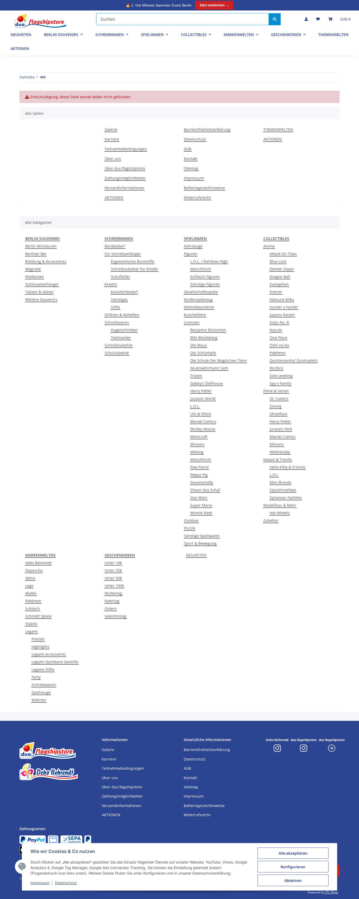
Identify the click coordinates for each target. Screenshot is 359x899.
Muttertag (113, 593)
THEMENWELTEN (333, 34)
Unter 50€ (113, 578)
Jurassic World (203, 398)
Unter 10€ (113, 562)
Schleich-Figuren (205, 276)
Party (36, 677)
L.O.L (274, 474)
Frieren (276, 291)
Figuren (190, 253)
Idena (30, 578)
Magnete (33, 268)
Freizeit (38, 638)
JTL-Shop (331, 892)
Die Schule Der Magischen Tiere (218, 360)
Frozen (196, 375)
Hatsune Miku (282, 299)
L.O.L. (195, 406)
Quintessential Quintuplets (293, 360)
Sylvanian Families (286, 497)
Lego (29, 585)
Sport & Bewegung (200, 543)
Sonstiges (119, 299)
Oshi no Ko (279, 345)
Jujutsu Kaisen (282, 314)
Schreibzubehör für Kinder (134, 268)
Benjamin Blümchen (208, 329)
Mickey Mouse (202, 429)
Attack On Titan (283, 253)
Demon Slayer (282, 268)
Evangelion (279, 284)
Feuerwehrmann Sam (209, 368)
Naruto (276, 329)
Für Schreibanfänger (123, 253)
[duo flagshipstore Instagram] (303, 748)
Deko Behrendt (38, 562)
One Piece (278, 337)
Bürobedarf (115, 246)
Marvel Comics (203, 421)
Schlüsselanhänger (42, 284)
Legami (31, 631)
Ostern (111, 608)
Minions (197, 444)
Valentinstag (115, 616)
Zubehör (270, 520)
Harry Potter (201, 390)
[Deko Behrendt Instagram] (277, 748)
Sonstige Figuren (205, 284)
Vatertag (112, 600)
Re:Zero (276, 368)
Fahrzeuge (193, 246)
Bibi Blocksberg (203, 337)
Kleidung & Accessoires (45, 261)
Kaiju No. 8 (279, 322)
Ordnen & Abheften (122, 314)
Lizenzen (191, 322)
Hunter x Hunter (284, 307)
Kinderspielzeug (198, 299)
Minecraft (198, 436)
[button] (306, 19)
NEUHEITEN (196, 555)
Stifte (115, 307)
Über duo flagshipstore (125, 168)
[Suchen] (275, 19)
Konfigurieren (293, 867)
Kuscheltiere (195, 314)
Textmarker (121, 337)
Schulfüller (120, 276)
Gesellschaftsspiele (201, 291)
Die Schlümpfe (203, 352)
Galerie (111, 129)
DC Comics (279, 398)
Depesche (34, 570)
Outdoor (191, 520)
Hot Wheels (280, 512)
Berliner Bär (36, 253)
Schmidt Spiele (38, 616)
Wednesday (280, 451)
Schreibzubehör (119, 345)
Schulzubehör (117, 352)
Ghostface (278, 413)
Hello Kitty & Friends (287, 467)
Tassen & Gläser (39, 291)
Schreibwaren (117, 322)
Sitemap (191, 168)
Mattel (31, 593)
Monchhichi (200, 268)
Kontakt (190, 158)
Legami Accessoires (49, 654)
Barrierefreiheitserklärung (207, 129)
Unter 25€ (113, 570)
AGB (187, 148)
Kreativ (111, 284)
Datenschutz (66, 883)
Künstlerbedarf (124, 291)
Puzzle (189, 528)
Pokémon (278, 352)
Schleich (32, 608)
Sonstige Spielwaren (202, 535)
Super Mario (201, 505)
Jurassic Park (281, 429)
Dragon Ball (280, 276)
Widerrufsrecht (197, 197)
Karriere (112, 139)
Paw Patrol (199, 467)
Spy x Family (280, 383)
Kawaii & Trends (277, 459)
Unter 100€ (114, 585)
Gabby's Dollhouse (206, 383)
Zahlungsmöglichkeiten (125, 178)
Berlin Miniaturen (41, 246)
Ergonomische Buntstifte (132, 261)
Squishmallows (283, 489)
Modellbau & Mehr (279, 505)
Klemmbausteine (199, 307)
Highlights (40, 646)
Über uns (113, 158)
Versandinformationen (124, 187)
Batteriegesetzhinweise (204, 187)
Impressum (39, 883)
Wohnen (39, 699)
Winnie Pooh (201, 512)
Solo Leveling (281, 375)
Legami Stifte (43, 669)
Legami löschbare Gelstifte (55, 661)
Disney (275, 406)
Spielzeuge (41, 692)
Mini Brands (280, 482)
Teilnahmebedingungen (126, 148)
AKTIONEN (20, 48)
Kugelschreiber (124, 329)
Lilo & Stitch (200, 413)
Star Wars (198, 497)
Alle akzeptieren (293, 853)
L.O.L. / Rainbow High (209, 261)
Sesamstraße (201, 482)
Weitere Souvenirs (41, 299)
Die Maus (198, 345)
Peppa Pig (199, 474)
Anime (269, 246)
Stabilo (31, 623)
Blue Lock (278, 261)
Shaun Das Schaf (205, 489)
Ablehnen (293, 880)
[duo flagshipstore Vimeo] (331, 748)
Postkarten (34, 276)
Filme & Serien (276, 390)
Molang (196, 451)
